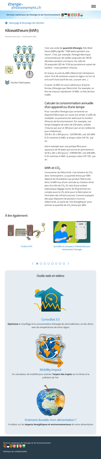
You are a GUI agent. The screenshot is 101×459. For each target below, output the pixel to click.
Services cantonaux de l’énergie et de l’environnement (33, 14)
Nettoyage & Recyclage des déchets (26, 22)
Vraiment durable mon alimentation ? (50, 420)
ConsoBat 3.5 (50, 319)
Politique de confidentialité (15, 451)
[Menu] (93, 6)
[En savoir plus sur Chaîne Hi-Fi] (26, 231)
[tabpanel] (27, 239)
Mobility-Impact (50, 369)
